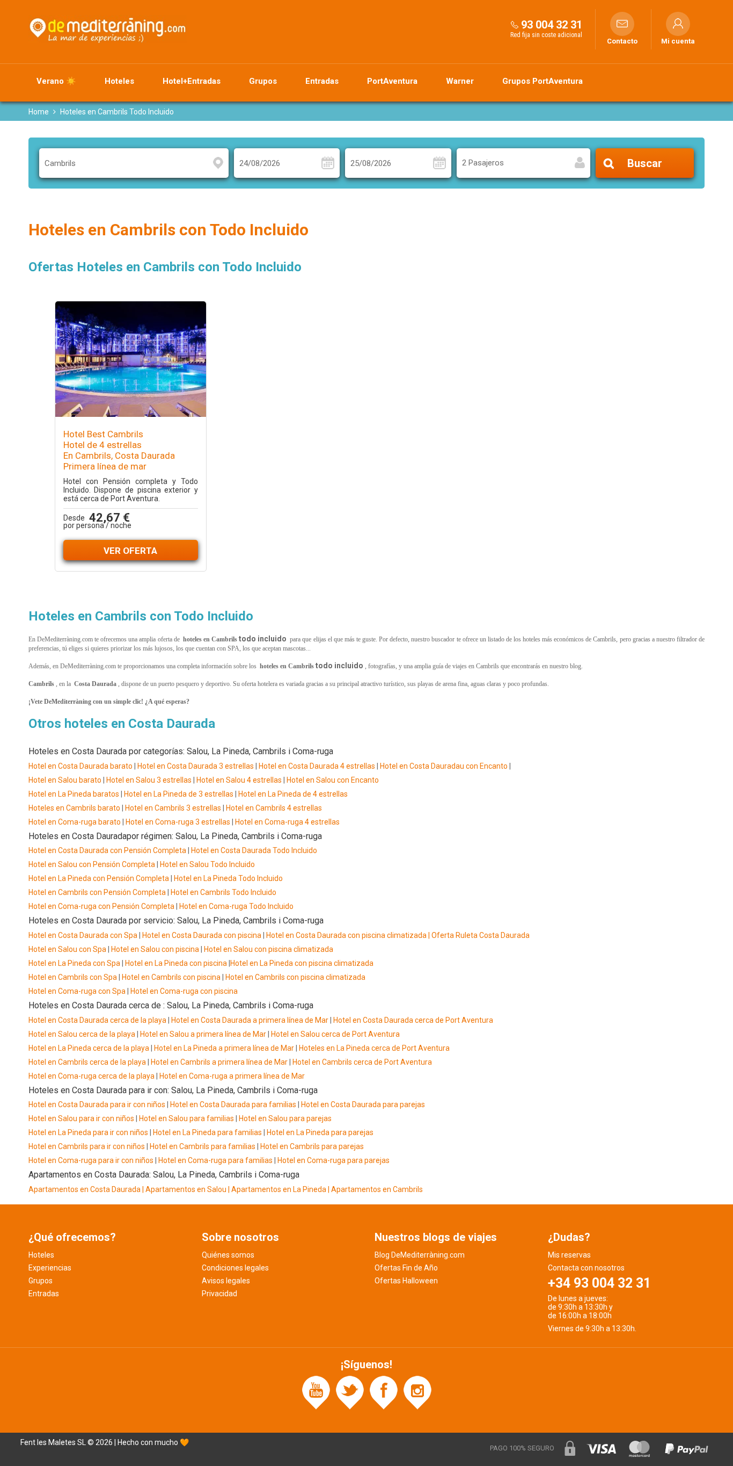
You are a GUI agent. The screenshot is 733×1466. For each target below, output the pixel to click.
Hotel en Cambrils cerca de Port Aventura (362, 1062)
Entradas (322, 81)
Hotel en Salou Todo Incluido (207, 864)
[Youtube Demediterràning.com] (316, 1392)
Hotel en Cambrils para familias (202, 1146)
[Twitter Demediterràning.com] (350, 1392)
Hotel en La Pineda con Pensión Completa (98, 878)
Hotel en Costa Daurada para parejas (363, 1104)
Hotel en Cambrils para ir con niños (86, 1146)
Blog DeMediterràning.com (420, 1255)
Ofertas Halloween (406, 1280)
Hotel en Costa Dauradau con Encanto (444, 766)
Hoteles (119, 81)
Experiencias (49, 1267)
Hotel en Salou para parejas (285, 1118)
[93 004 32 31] (514, 24)
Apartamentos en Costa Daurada (84, 1189)
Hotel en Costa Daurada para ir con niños (96, 1104)
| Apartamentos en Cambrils (375, 1189)
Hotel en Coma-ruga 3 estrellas (178, 822)
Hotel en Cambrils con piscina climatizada (295, 977)
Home (38, 111)
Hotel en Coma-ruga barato (74, 822)
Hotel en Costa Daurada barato (80, 766)
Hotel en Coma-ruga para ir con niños (90, 1160)
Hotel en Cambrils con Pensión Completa (97, 892)
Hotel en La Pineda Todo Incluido (228, 878)
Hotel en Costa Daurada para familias (233, 1104)
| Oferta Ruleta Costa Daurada (478, 935)
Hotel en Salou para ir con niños (81, 1118)
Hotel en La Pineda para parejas (320, 1132)
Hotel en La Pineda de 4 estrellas (293, 794)
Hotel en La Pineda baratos (73, 794)
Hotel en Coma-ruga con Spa (77, 991)
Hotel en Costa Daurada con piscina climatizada (346, 935)
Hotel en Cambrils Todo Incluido (223, 892)
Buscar (644, 163)
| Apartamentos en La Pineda (278, 1189)
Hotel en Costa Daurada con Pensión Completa (107, 850)
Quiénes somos (228, 1255)
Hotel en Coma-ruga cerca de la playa (91, 1076)
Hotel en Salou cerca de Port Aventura (335, 1034)
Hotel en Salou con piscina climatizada (267, 949)
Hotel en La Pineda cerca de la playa (88, 1048)
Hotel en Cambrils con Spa (72, 977)
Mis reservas (569, 1255)
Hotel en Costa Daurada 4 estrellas (317, 766)
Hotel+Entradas (192, 81)
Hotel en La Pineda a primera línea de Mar (224, 1048)
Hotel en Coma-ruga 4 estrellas (287, 822)
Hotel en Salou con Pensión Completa (91, 864)
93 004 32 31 (551, 24)
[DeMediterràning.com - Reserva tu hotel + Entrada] (108, 29)
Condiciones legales (235, 1267)
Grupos (263, 81)
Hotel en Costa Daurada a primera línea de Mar (249, 1020)
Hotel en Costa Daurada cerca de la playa (97, 1020)
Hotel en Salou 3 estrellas (149, 780)
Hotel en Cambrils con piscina (171, 977)
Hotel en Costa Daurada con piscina (201, 935)
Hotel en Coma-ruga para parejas (333, 1160)
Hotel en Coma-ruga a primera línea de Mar (232, 1076)
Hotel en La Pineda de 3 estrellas (178, 794)
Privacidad (219, 1293)
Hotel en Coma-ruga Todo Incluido (236, 906)
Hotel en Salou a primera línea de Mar (203, 1034)
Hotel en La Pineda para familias (207, 1132)
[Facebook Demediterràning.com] (384, 1392)
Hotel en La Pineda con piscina (175, 963)
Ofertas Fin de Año (406, 1267)
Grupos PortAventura (542, 81)
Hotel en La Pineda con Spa (74, 963)
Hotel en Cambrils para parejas (312, 1146)
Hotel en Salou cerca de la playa (82, 1034)
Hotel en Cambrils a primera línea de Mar (219, 1062)
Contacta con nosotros (586, 1267)
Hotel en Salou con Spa (67, 949)
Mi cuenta (678, 41)
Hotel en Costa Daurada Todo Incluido (254, 850)
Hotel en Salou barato (64, 780)
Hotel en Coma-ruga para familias (215, 1160)
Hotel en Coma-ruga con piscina (184, 991)
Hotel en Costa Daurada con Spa (82, 935)
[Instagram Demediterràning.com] (417, 1392)
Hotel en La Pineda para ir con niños (88, 1132)
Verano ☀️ (56, 81)
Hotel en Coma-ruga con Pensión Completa (101, 906)
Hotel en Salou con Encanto (333, 780)
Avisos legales (226, 1280)
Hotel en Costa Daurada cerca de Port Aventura (413, 1020)
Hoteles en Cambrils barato (74, 808)
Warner (460, 81)
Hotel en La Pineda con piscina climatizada (301, 963)
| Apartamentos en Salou (184, 1189)
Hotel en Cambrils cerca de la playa (87, 1062)
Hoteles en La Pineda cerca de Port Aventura (374, 1048)
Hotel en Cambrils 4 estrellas (274, 808)
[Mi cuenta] (678, 24)
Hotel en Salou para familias (186, 1118)
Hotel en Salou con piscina (155, 949)
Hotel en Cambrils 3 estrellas (173, 808)
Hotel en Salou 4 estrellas (239, 780)
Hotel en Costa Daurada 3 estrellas (195, 766)
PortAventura (392, 81)
